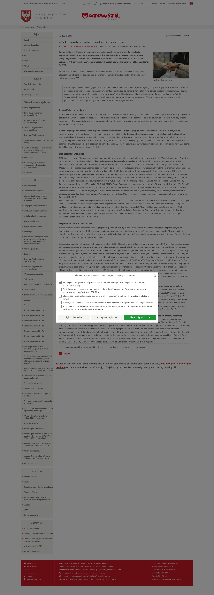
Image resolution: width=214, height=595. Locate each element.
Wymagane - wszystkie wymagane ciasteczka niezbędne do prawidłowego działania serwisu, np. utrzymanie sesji (104, 284)
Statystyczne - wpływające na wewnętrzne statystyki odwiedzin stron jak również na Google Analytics (108, 303)
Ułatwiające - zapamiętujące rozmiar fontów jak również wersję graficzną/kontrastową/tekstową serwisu (106, 297)
